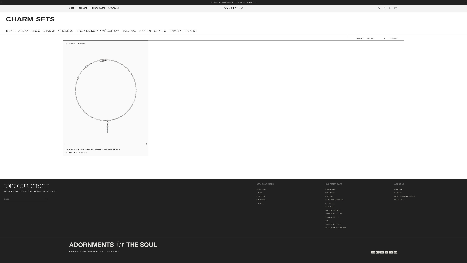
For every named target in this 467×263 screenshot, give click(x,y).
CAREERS (398, 193)
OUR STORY (398, 189)
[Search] (379, 8)
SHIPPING (329, 196)
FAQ (326, 221)
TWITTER (259, 203)
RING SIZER (329, 207)
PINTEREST (260, 196)
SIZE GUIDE (329, 203)
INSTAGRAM (260, 189)
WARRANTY (329, 193)
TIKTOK (259, 193)
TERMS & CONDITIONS (333, 214)
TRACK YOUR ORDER (333, 224)
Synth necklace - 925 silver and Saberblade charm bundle (92, 150)
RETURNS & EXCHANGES (334, 200)
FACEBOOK (260, 200)
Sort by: (360, 38)
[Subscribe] (44, 199)
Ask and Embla (81, 252)
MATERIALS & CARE (332, 210)
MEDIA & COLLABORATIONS (404, 196)
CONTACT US (330, 189)
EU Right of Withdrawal (335, 228)
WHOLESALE (399, 200)
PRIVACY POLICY (331, 217)
